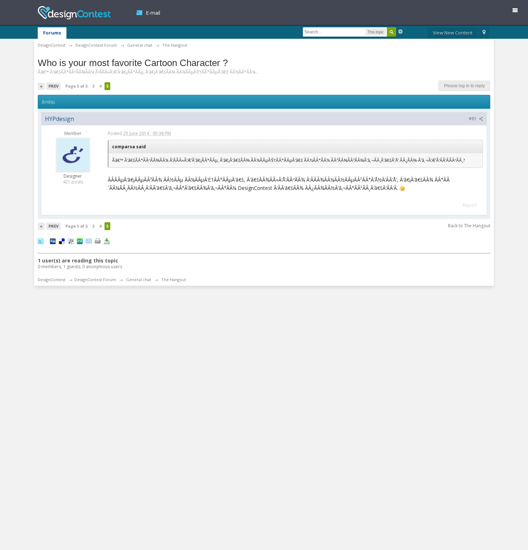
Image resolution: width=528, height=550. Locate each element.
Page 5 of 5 (76, 86)
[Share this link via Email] (89, 241)
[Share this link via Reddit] (71, 241)
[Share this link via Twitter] (40, 241)
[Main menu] (518, 11)
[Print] (98, 241)
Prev (53, 86)
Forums (52, 32)
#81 (473, 119)
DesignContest (74, 12)
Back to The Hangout (469, 226)
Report (470, 205)
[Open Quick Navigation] (484, 33)
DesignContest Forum (95, 279)
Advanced (400, 31)
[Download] (107, 241)
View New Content (452, 32)
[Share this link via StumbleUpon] (80, 241)
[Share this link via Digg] (53, 241)
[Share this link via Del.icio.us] (62, 241)
